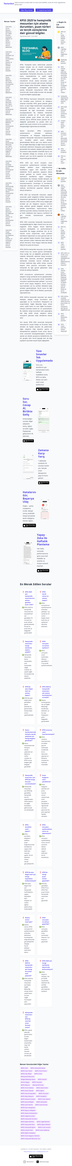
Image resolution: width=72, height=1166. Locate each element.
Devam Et (36, 592)
